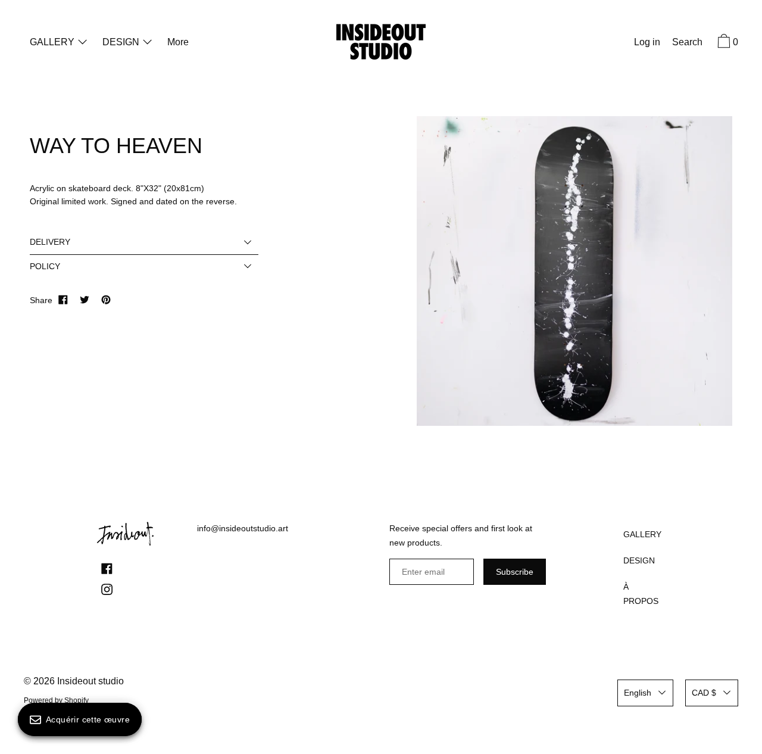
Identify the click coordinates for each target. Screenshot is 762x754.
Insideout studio (90, 681)
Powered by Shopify (56, 700)
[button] (687, 43)
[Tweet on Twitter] (84, 300)
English (637, 692)
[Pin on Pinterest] (106, 300)
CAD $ (704, 692)
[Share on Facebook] (63, 300)
